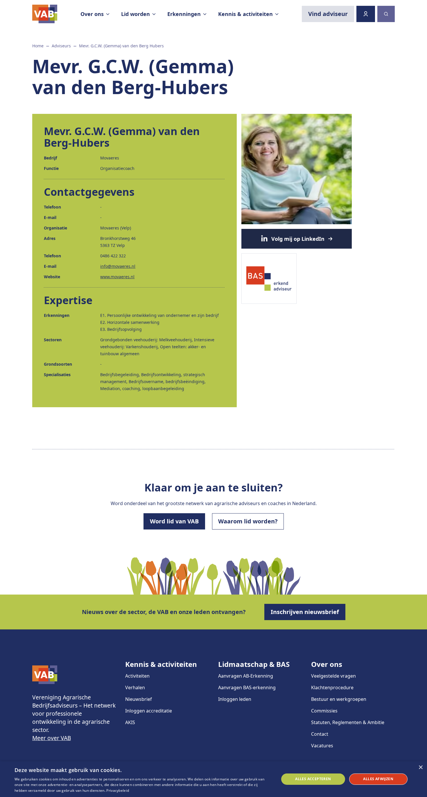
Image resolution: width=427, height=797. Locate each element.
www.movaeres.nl (117, 276)
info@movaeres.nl (117, 266)
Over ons (326, 664)
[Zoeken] (386, 14)
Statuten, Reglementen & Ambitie (347, 722)
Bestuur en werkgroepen (338, 699)
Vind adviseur (328, 14)
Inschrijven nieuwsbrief (305, 612)
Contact (319, 734)
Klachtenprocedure (332, 687)
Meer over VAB (51, 738)
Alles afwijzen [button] (378, 778)
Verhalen (135, 687)
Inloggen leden (234, 699)
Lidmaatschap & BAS (254, 664)
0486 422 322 (113, 256)
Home (38, 46)
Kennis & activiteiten (161, 664)
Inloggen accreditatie (148, 711)
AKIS (130, 722)
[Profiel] (365, 14)
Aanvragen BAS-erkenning (247, 687)
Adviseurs (61, 46)
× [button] (420, 767)
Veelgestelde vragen (333, 676)
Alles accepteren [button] (313, 778)
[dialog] (213, 779)
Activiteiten (137, 676)
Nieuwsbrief (138, 699)
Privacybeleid (117, 790)
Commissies (324, 711)
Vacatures (322, 745)
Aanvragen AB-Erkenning (245, 676)
